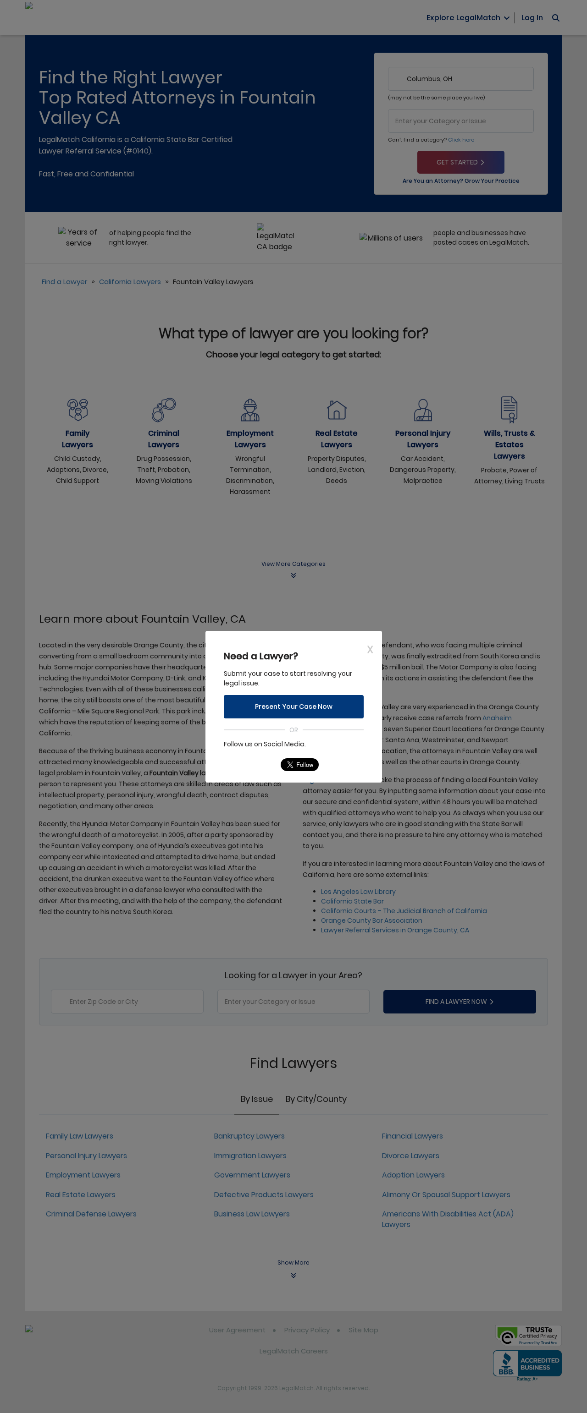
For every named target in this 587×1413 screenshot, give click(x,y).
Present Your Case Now (293, 706)
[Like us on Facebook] (248, 764)
